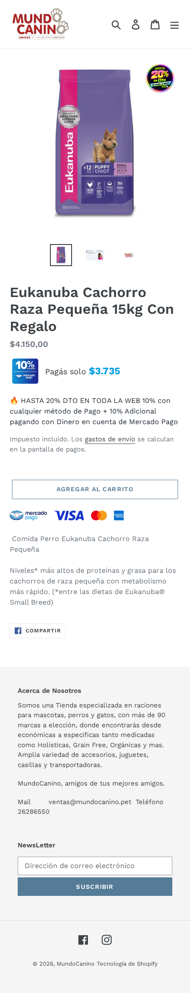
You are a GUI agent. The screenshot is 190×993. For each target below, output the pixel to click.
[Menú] (174, 24)
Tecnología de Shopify (127, 963)
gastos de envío (110, 439)
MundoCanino (76, 963)
